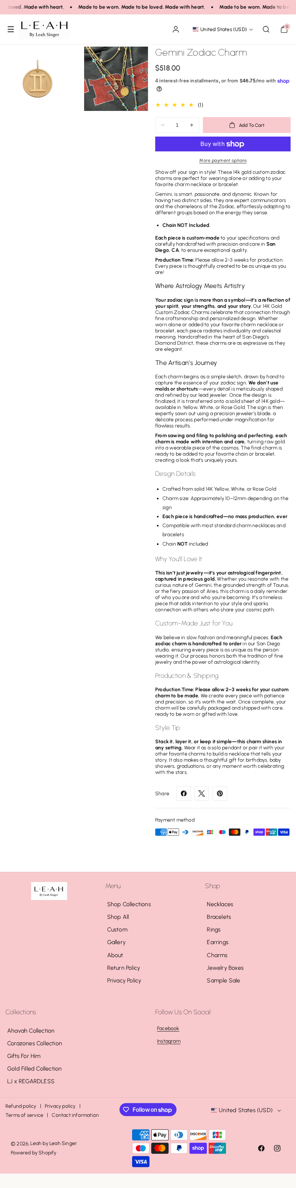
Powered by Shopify (34, 1153)
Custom (117, 929)
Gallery (116, 942)
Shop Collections (129, 904)
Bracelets (219, 916)
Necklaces (220, 904)
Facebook (168, 1028)
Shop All (118, 916)
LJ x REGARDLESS (31, 1081)
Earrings (217, 942)
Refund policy (20, 1106)
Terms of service (24, 1115)
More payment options (223, 160)
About (115, 955)
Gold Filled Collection (34, 1068)
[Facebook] (184, 793)
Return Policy (123, 967)
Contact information (75, 1115)
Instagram (168, 1041)
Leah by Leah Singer (53, 1143)
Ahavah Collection (31, 1030)
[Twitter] (202, 793)
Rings (214, 929)
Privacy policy (60, 1106)
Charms (217, 955)
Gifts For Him (24, 1056)
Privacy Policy (124, 980)
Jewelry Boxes (225, 967)
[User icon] (176, 29)
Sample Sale (223, 980)
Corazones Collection (34, 1043)
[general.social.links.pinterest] (220, 793)
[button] (10, 29)
